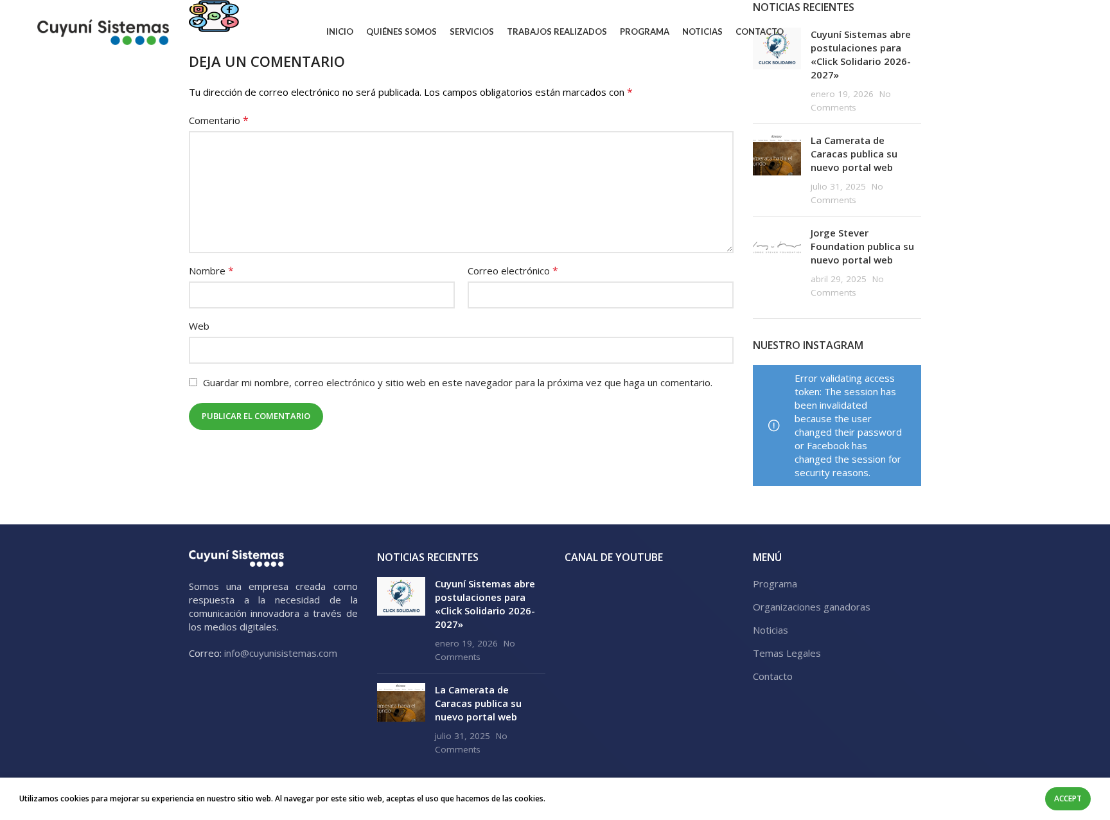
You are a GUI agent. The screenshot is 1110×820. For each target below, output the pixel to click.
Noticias (770, 629)
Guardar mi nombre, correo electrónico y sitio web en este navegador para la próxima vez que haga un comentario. (457, 382)
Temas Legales (787, 652)
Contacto (773, 676)
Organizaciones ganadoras (811, 606)
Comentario (219, 120)
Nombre (211, 270)
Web (199, 325)
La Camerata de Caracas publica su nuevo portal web (854, 154)
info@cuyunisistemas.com (280, 652)
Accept (1068, 798)
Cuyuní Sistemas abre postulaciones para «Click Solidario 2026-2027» (485, 603)
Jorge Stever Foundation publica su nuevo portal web (862, 246)
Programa (775, 583)
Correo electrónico (513, 270)
